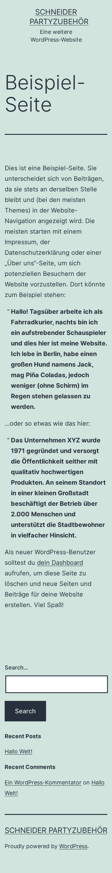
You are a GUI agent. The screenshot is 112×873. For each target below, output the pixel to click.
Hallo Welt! (18, 751)
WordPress (73, 846)
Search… (16, 667)
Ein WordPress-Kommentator (43, 782)
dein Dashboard (60, 562)
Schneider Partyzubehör (56, 830)
